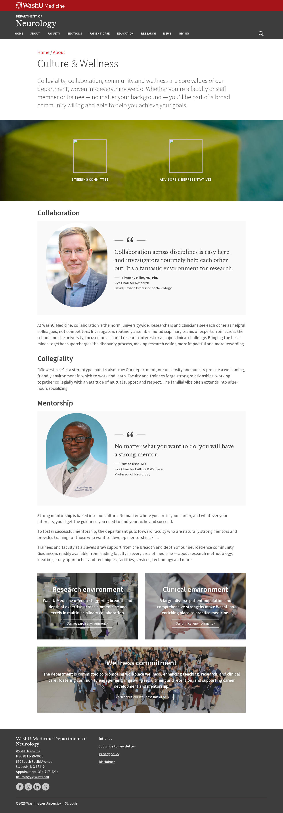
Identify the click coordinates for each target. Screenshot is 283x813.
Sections (74, 33)
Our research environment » (88, 623)
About (35, 33)
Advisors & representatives (186, 179)
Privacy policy (109, 754)
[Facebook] (20, 787)
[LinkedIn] (37, 787)
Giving (184, 33)
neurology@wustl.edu (32, 776)
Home (19, 33)
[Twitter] (46, 787)
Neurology (36, 23)
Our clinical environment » (195, 623)
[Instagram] (28, 787)
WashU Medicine (28, 751)
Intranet (105, 738)
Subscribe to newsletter (117, 746)
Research (148, 33)
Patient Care (100, 33)
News (167, 33)
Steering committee (90, 179)
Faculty (54, 33)
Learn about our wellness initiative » (141, 697)
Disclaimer (107, 761)
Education (125, 33)
